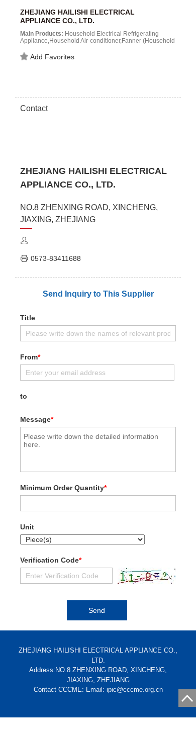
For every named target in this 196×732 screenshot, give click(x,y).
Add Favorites (52, 57)
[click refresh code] (144, 576)
